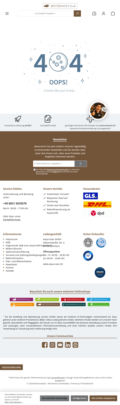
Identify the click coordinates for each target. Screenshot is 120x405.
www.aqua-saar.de (53, 263)
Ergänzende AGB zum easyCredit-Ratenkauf (29, 245)
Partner (10, 267)
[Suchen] (77, 13)
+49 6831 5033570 (15, 203)
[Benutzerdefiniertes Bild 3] (88, 256)
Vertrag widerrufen (11, 367)
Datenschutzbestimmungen (57, 169)
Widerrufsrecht (14, 248)
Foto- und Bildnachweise (19, 261)
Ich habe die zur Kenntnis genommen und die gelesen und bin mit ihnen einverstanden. (57, 171)
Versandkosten (58, 377)
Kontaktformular (48, 125)
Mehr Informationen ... (14, 402)
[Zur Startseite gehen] (60, 6)
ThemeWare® (86, 383)
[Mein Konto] (104, 13)
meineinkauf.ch (107, 125)
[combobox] (45, 13)
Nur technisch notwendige (54, 398)
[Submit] (80, 164)
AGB (54, 171)
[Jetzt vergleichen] (94, 13)
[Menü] (7, 13)
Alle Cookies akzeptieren (103, 398)
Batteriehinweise (14, 258)
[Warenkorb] (113, 13)
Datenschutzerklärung (17, 251)
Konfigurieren (79, 398)
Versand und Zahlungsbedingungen (25, 255)
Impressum (12, 239)
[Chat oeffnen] (98, 111)
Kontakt (10, 270)
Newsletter (11, 264)
